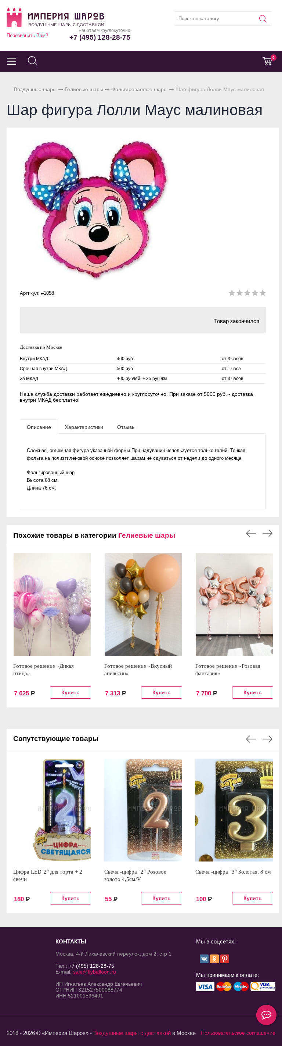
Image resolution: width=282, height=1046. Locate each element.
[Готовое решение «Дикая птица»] (52, 604)
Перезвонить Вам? (27, 35)
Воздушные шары (35, 89)
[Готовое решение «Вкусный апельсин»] (143, 604)
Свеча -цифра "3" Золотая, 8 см (233, 872)
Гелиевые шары (84, 89)
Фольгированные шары (139, 89)
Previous (251, 533)
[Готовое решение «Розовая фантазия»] (234, 604)
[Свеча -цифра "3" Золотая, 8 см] (234, 810)
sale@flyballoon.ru (94, 972)
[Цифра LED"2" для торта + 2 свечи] (52, 810)
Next (267, 533)
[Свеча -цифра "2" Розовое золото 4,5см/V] (143, 810)
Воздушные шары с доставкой (132, 1033)
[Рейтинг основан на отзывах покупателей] (247, 294)
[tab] (39, 426)
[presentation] (39, 427)
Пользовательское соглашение (238, 1033)
